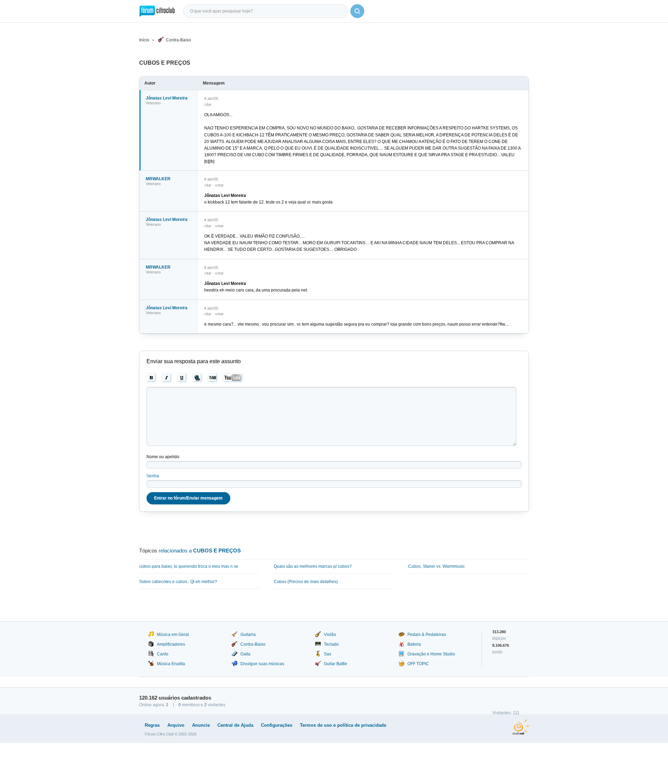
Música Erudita (171, 663)
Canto (162, 654)
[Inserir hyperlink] (197, 378)
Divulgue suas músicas (262, 663)
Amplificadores (171, 644)
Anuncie (201, 725)
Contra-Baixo (178, 40)
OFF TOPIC (418, 663)
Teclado (331, 644)
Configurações (276, 725)
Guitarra (248, 634)
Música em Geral (173, 634)
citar (208, 104)
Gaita (245, 654)
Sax (327, 654)
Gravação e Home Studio (431, 654)
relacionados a (200, 550)
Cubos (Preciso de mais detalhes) (306, 581)
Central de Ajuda (235, 725)
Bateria (414, 644)
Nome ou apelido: (163, 456)
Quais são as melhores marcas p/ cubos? (313, 566)
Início (144, 40)
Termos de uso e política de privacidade (343, 725)
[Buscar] (357, 11)
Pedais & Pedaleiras (426, 634)
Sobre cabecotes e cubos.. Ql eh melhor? (178, 581)
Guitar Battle (335, 663)
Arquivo (175, 725)
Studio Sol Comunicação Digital (520, 727)
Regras (152, 725)
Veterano (153, 103)
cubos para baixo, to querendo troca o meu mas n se (188, 566)
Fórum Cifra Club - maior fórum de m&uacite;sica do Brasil (157, 11)
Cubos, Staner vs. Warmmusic (436, 566)
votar (219, 185)
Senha (152, 475)
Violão (330, 634)
